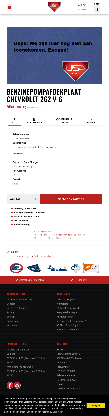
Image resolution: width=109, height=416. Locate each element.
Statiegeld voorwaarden (68, 308)
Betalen (11, 316)
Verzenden (12, 325)
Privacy (10, 312)
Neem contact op (71, 199)
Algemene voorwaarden (19, 299)
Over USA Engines (65, 299)
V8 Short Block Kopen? (68, 325)
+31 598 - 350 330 (65, 379)
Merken (52, 256)
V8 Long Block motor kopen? (71, 321)
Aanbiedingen (23, 256)
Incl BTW (81, 5)
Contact (11, 303)
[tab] (14, 121)
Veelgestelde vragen (67, 312)
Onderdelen (39, 256)
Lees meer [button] (58, 412)
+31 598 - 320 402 (65, 371)
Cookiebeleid (13, 321)
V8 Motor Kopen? (65, 316)
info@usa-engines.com (68, 388)
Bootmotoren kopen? (67, 329)
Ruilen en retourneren (18, 308)
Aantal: (15, 199)
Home (10, 256)
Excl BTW (82, 9)
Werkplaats (62, 303)
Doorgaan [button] (95, 405)
